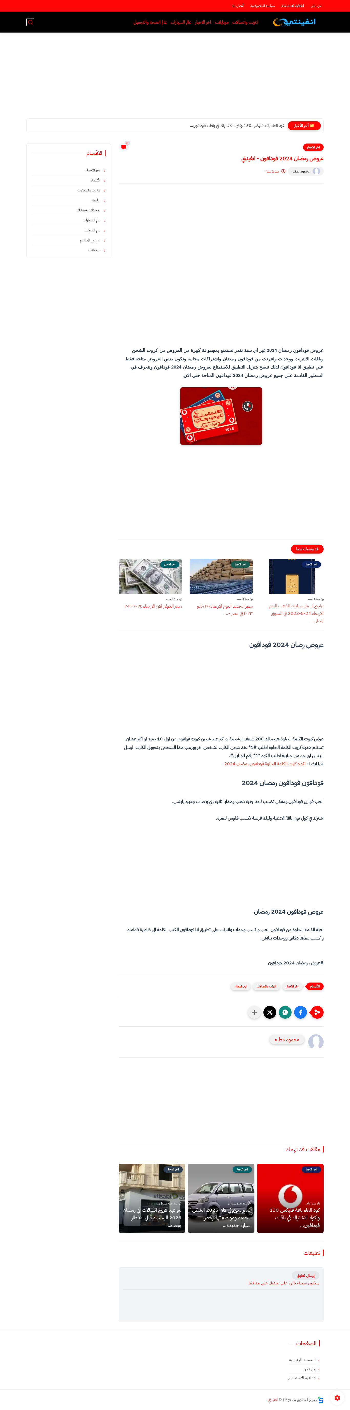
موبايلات (222, 22)
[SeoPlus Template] (320, 1399)
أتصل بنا (238, 5)
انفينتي (273, 1400)
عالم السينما (93, 230)
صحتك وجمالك (89, 210)
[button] (300, 1012)
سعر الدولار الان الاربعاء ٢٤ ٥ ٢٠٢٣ (153, 605)
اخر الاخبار (203, 22)
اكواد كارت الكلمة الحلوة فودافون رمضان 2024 (264, 763)
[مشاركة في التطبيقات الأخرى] (254, 1012)
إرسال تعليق (305, 1275)
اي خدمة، (240, 986)
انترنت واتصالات (245, 22)
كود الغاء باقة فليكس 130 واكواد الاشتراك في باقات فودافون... (237, 125)
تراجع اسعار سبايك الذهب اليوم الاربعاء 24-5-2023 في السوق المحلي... (296, 613)
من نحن (316, 5)
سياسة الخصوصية (262, 5)
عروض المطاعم (90, 240)
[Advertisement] (175, 79)
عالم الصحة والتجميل (150, 22)
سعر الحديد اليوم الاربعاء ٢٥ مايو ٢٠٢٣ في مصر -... (225, 609)
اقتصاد (95, 180)
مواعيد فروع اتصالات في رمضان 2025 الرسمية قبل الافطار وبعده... (152, 1217)
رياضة (96, 200)
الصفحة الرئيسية (302, 1360)
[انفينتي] (295, 22)
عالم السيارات (181, 22)
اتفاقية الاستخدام (292, 5)
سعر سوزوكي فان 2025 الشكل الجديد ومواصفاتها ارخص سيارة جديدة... (221, 1217)
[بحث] (30, 22)
